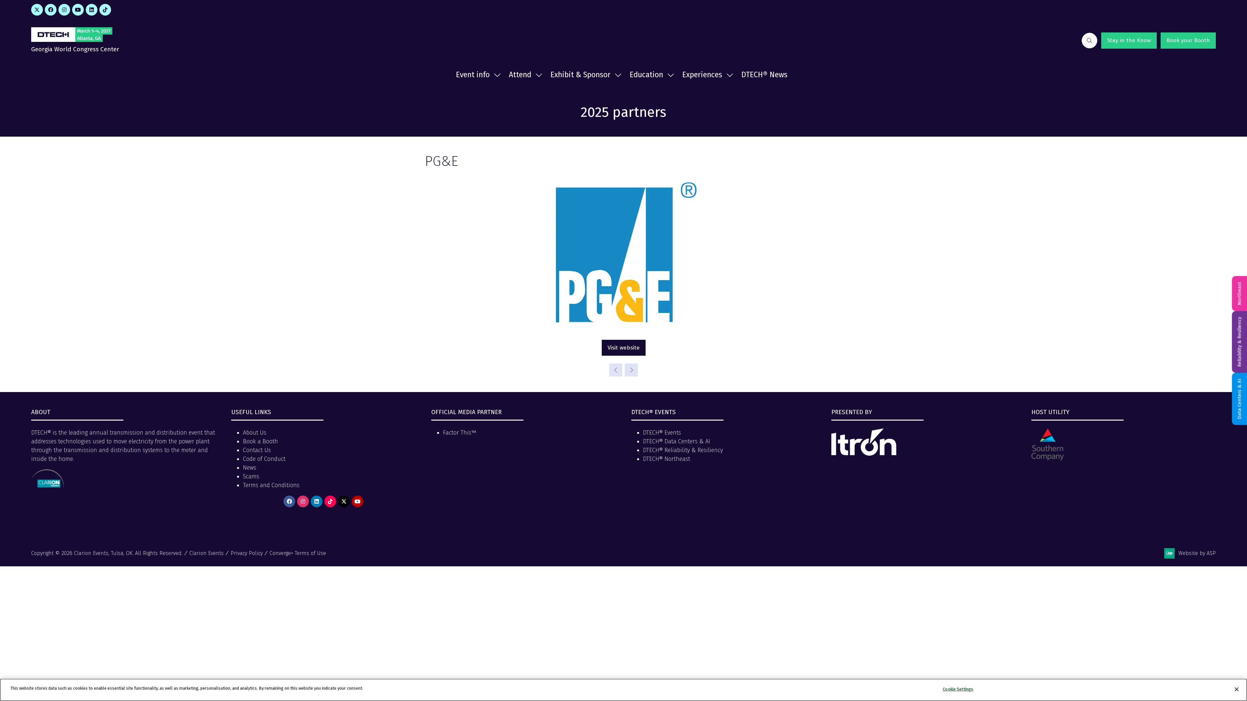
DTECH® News (764, 74)
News (249, 467)
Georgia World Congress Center (75, 49)
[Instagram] (64, 10)
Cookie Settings (958, 689)
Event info (473, 74)
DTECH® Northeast (666, 458)
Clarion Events (206, 553)
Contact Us (257, 450)
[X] (37, 10)
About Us (254, 432)
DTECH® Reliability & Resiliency (683, 450)
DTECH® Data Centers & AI (676, 441)
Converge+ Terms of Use (298, 553)
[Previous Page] (615, 369)
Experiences (702, 74)
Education (646, 74)
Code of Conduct (264, 458)
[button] (1089, 40)
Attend (520, 74)
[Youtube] (78, 10)
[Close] (1236, 689)
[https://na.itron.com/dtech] (863, 453)
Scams (251, 476)
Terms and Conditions (271, 485)
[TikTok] (105, 10)
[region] (623, 690)
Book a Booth (260, 441)
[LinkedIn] (91, 10)
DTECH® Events (662, 432)
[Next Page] (631, 369)
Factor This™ (459, 432)
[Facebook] (51, 10)
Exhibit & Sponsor (580, 74)
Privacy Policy (247, 553)
